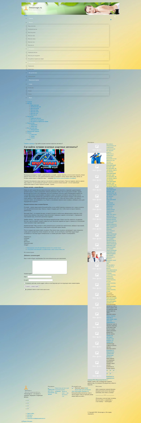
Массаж (31, 22)
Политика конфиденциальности (36, 418)
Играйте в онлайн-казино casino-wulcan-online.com (46, 249)
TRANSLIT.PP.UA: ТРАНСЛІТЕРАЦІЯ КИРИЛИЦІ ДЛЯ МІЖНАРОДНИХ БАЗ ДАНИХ (111, 245)
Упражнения (31, 66)
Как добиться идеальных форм (36, 58)
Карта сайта (30, 413)
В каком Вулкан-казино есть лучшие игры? (44, 247)
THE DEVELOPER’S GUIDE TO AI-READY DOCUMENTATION (111, 267)
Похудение (31, 48)
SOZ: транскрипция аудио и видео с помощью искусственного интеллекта (111, 229)
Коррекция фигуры (32, 52)
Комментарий (28, 273)
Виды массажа (31, 26)
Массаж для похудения (34, 55)
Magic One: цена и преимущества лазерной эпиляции (111, 216)
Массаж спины (31, 38)
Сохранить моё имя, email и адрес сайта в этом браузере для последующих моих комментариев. (52, 283)
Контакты (30, 415)
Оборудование (31, 76)
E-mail (26, 280)
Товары (30, 91)
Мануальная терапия (34, 80)
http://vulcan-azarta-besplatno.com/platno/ (65, 178)
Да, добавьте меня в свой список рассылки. (37, 289)
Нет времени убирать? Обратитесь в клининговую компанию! (110, 154)
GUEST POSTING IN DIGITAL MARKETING (111, 276)
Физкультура (32, 62)
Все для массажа (33, 72)
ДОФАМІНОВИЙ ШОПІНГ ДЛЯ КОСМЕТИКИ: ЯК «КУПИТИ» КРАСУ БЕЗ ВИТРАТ (111, 168)
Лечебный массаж (32, 29)
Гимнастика (31, 69)
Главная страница (29, 143)
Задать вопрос (31, 0)
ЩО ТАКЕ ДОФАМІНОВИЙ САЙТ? (111, 199)
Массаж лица (31, 35)
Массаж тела (31, 42)
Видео (30, 97)
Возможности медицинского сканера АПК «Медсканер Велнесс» (110, 354)
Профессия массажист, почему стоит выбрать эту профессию (110, 339)
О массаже (31, 87)
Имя (25, 276)
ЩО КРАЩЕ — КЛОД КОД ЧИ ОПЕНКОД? (110, 204)
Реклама (29, 416)
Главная (31, 18)
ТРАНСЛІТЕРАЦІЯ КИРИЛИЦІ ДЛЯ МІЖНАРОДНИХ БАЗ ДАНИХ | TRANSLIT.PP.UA (111, 237)
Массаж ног (31, 45)
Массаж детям (31, 32)
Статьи (30, 84)
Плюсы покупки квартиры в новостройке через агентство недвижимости (111, 319)
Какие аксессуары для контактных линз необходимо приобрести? (81, 389)
